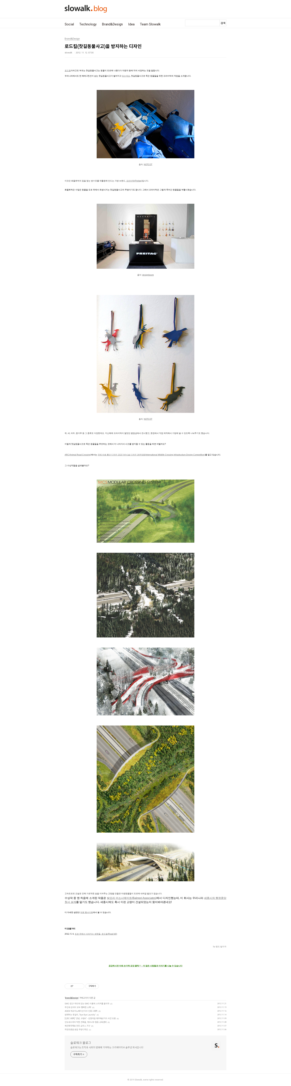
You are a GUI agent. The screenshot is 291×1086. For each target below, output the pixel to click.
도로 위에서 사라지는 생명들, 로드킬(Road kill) (96, 934)
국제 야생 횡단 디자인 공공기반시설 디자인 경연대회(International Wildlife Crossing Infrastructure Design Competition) (151, 455)
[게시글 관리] (80, 986)
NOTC (147, 419)
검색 (222, 23)
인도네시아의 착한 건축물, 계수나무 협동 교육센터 (86, 1022)
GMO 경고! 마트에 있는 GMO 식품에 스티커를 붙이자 (87, 1003)
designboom (148, 275)
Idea (131, 24)
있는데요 (126, 76)
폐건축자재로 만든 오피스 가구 (77, 1026)
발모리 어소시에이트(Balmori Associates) (132, 898)
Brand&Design (112, 24)
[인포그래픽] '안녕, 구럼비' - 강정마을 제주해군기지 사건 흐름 (90, 1018)
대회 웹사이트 (86, 912)
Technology (87, 24)
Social (69, 24)
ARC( (67, 455)
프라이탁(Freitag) (134, 181)
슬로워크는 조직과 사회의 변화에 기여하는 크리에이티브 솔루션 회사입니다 (106, 1047)
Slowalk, (138, 1080)
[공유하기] (76, 986)
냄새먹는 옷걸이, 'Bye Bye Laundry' (80, 1015)
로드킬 (68, 70)
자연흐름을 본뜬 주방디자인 (76, 1029)
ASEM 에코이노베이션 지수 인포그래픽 (81, 1011)
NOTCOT (148, 164)
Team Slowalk (150, 24)
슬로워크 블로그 (80, 1043)
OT (151, 419)
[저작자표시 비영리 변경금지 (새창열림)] (103, 986)
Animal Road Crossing (80, 455)
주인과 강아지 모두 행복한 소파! (78, 1007)
